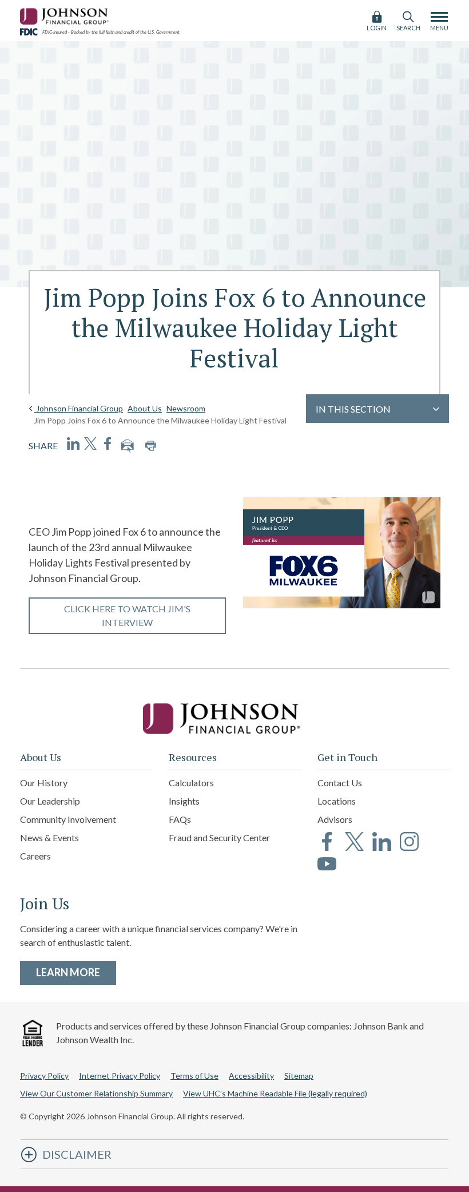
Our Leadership (50, 800)
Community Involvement (68, 819)
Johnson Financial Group (78, 408)
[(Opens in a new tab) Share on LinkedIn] (73, 443)
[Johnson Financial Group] (66, 14)
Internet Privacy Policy (119, 1075)
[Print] (150, 445)
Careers (35, 855)
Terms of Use (194, 1075)
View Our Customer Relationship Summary (96, 1093)
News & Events (49, 837)
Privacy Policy (44, 1075)
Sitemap (298, 1075)
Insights (184, 800)
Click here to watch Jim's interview (127, 615)
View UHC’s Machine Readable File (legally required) (275, 1093)
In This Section (353, 408)
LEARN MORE (76, 972)
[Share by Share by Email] (127, 445)
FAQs (180, 819)
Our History (43, 782)
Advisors (334, 819)
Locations (336, 800)
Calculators (191, 782)
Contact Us (339, 782)
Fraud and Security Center (219, 837)
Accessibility (251, 1075)
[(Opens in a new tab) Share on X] (90, 443)
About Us (145, 408)
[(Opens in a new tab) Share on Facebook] (107, 443)
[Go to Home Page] (234, 718)
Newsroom (185, 408)
